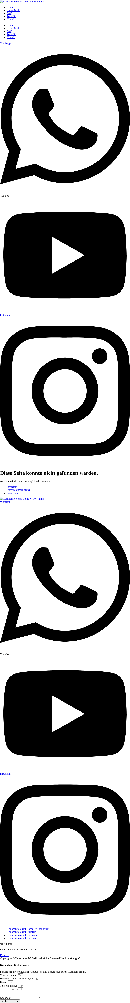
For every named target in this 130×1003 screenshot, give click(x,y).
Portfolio (11, 16)
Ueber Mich (13, 10)
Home (10, 7)
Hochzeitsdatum (9, 978)
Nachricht (5, 997)
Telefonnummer (9, 985)
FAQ (9, 13)
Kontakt (11, 19)
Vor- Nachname (9, 975)
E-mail (4, 982)
